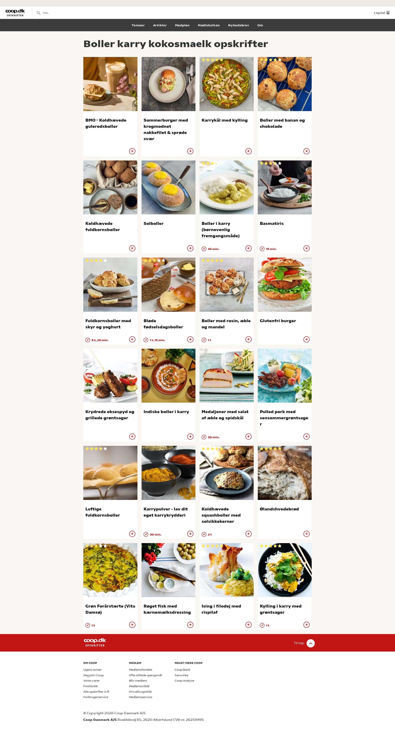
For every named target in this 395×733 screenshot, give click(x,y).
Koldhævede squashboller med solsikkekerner (221, 515)
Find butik (90, 686)
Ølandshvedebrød (279, 509)
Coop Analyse (184, 680)
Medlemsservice (140, 697)
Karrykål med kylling (225, 120)
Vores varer (91, 680)
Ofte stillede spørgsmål (145, 675)
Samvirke (181, 675)
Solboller (154, 223)
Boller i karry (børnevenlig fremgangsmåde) (221, 229)
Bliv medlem (138, 680)
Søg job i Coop (93, 675)
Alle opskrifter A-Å (96, 692)
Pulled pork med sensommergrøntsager (284, 417)
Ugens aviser (92, 669)
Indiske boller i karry (166, 411)
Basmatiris (272, 223)
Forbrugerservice (95, 697)
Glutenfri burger (278, 320)
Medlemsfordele (140, 669)
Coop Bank (182, 669)
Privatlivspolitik (140, 692)
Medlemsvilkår (139, 686)
